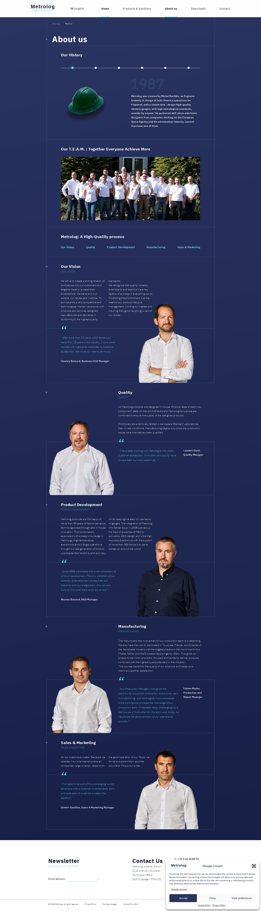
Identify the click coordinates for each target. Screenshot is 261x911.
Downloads (198, 8)
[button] (254, 866)
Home (105, 8)
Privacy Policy (219, 905)
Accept (183, 898)
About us (171, 8)
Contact (224, 8)
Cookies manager (110, 904)
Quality (90, 247)
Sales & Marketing (188, 247)
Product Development (121, 247)
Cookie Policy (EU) (130, 904)
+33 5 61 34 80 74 (188, 859)
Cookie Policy (204, 905)
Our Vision (67, 247)
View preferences (242, 898)
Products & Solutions (137, 8)
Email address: (57, 878)
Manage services (179, 889)
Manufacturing (156, 247)
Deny (213, 898)
